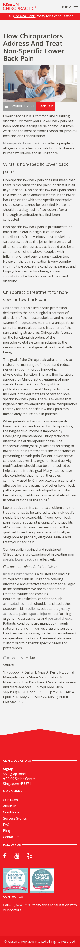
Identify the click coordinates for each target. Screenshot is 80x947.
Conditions (11, 812)
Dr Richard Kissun (45, 566)
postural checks (60, 618)
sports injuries (40, 613)
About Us (10, 806)
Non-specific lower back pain (25, 143)
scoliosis (32, 608)
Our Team (10, 800)
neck (29, 603)
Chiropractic (12, 308)
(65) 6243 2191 (20, 905)
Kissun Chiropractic (18, 574)
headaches (15, 603)
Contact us (13, 657)
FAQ (6, 824)
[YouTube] (17, 856)
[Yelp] (29, 856)
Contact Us (11, 837)
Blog (6, 831)
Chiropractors (26, 322)
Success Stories (15, 818)
